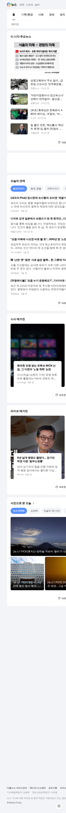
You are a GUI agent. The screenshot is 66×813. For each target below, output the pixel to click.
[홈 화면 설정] (59, 806)
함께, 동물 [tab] (36, 188)
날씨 (37, 4)
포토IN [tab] (34, 510)
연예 (21, 4)
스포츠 (29, 4)
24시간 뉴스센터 (38, 787)
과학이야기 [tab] (53, 188)
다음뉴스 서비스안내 (17, 787)
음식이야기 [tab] (19, 188)
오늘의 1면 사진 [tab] (52, 510)
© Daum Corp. (14, 802)
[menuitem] (14, 14)
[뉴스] (14, 4)
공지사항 (53, 787)
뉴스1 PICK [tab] (19, 510)
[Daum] (9, 4)
